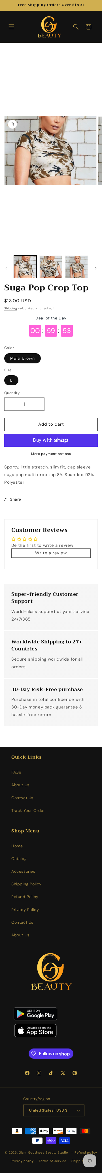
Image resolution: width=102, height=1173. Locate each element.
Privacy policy (22, 1161)
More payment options (51, 454)
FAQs (16, 772)
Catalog (19, 858)
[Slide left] (6, 268)
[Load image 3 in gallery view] (76, 267)
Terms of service (52, 1161)
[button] (11, 27)
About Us (20, 784)
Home (17, 845)
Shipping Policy (26, 884)
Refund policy (86, 1152)
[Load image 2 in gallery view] (50, 267)
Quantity (12, 392)
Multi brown (22, 358)
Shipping (10, 308)
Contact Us (22, 797)
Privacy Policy (25, 909)
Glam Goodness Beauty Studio (44, 1152)
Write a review (51, 553)
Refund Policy (25, 896)
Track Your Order (28, 810)
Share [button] (15, 499)
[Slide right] (96, 268)
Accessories (23, 871)
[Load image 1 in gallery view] (25, 267)
